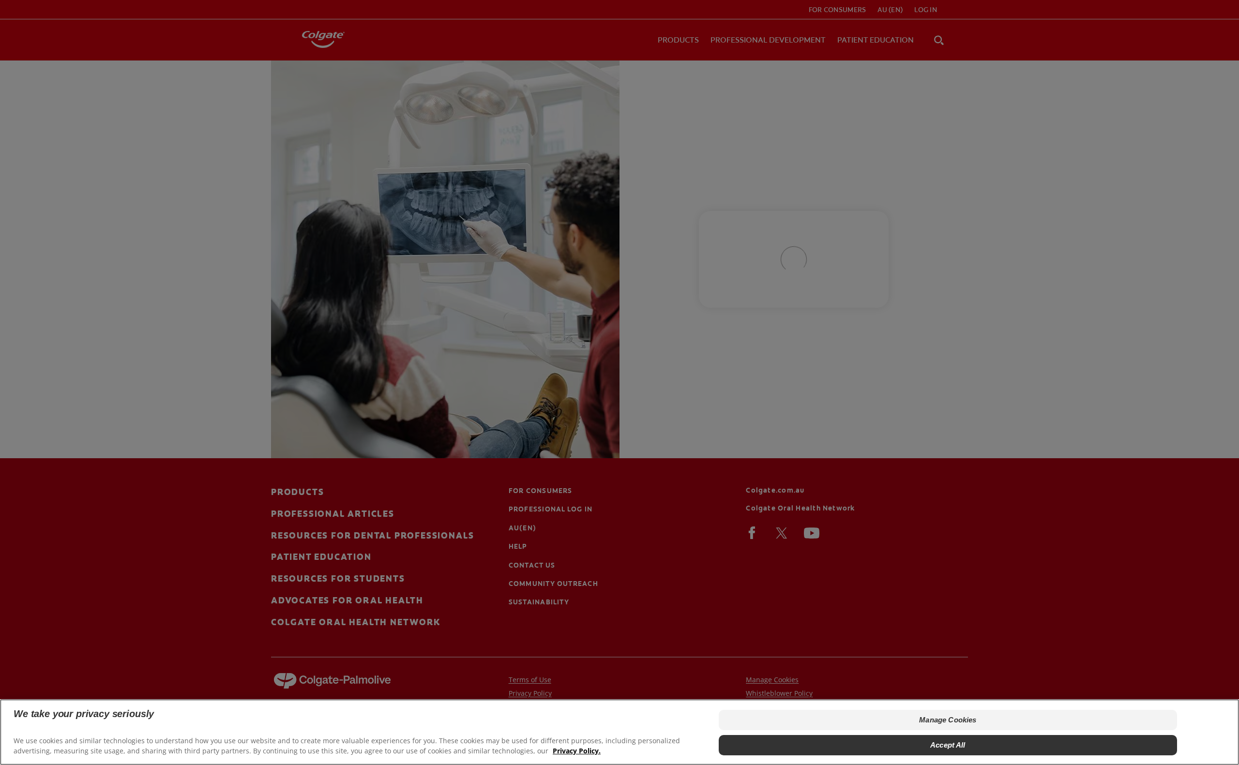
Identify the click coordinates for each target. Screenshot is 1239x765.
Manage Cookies (947, 720)
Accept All (948, 745)
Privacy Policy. (577, 750)
